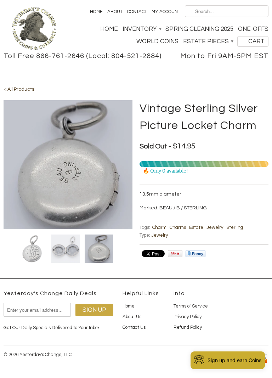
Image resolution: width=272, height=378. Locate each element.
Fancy (195, 253)
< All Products (19, 89)
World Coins (157, 41)
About (115, 11)
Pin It (175, 253)
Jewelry (214, 227)
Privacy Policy (188, 316)
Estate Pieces (208, 41)
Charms (178, 227)
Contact (137, 11)
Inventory (142, 29)
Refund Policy (188, 327)
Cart (256, 41)
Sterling (234, 227)
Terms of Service (191, 306)
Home (96, 11)
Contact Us (134, 327)
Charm (159, 227)
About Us (132, 316)
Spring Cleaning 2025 (199, 29)
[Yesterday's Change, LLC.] (34, 29)
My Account (166, 11)
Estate (196, 227)
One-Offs (253, 29)
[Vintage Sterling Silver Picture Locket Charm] (68, 164)
